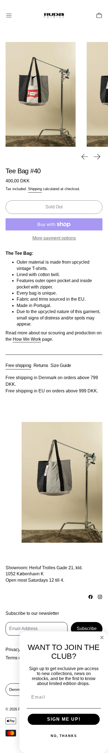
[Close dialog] (102, 637)
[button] (41, 94)
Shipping (35, 189)
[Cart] (99, 15)
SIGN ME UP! (64, 719)
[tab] (18, 366)
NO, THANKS (64, 736)
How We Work (27, 339)
